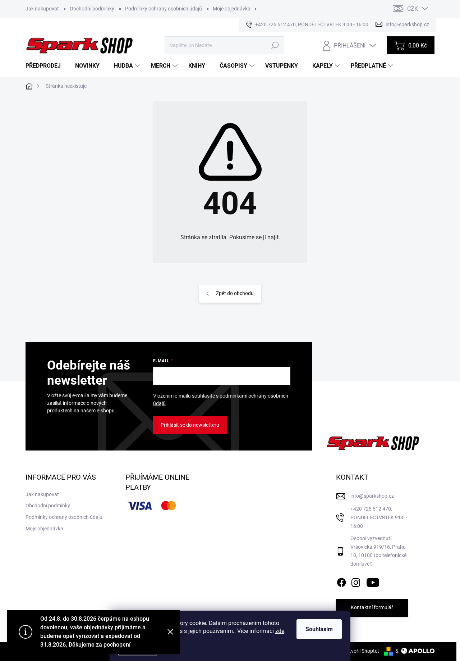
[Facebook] (341, 581)
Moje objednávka (231, 9)
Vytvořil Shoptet (361, 651)
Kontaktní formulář (372, 607)
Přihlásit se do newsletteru (190, 425)
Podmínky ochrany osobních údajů (163, 9)
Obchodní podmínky (92, 9)
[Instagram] (355, 581)
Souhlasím (319, 629)
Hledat (274, 45)
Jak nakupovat (42, 9)
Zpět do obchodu (235, 293)
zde (279, 631)
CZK (412, 8)
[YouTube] (373, 581)
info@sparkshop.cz (372, 496)
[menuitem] (46, 66)
